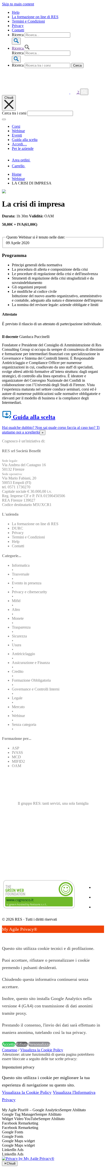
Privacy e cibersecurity (29, 592)
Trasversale (20, 574)
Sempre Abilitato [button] (73, 1110)
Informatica (21, 565)
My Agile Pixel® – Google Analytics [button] (31, 1110)
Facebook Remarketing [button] (20, 1123)
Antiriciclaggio (23, 654)
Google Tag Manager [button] (18, 1114)
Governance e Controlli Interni (35, 689)
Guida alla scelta (24, 140)
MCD (16, 757)
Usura (16, 645)
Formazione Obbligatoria (31, 680)
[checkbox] (53, 1128)
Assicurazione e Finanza (31, 663)
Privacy (18, 26)
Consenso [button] (9, 1050)
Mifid (16, 601)
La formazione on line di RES (35, 17)
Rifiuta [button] (22, 1044)
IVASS (17, 752)
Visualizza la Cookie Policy (41, 1050)
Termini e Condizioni (28, 21)
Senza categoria (24, 724)
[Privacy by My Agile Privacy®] (28, 1158)
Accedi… (19, 144)
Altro (16, 609)
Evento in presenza (26, 583)
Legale (17, 698)
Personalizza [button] (39, 1044)
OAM (16, 766)
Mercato (18, 707)
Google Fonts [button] (12, 1132)
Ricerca (18, 35)
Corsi (16, 126)
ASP (15, 748)
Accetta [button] (9, 1044)
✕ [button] (4, 936)
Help (15, 12)
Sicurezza (19, 636)
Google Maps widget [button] (18, 1141)
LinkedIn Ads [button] (12, 1150)
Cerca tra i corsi (14, 113)
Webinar (18, 131)
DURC (17, 528)
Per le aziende (23, 148)
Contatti (18, 30)
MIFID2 (18, 761)
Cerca (77, 65)
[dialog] (53, 987)
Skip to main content (18, 4)
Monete (18, 618)
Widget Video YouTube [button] (20, 1119)
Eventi (17, 135)
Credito (17, 671)
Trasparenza (21, 627)
